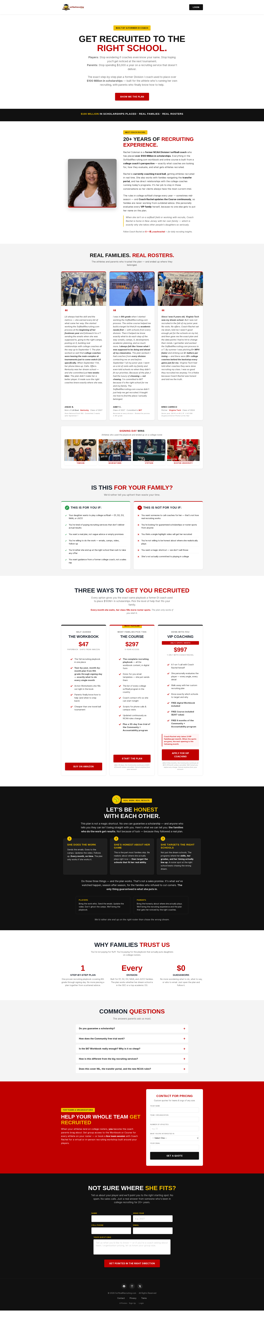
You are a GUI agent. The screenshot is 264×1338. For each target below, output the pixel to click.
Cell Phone (97, 1225)
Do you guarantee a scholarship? (97, 1028)
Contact (121, 1298)
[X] (140, 1286)
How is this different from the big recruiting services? (108, 1059)
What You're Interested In (162, 1133)
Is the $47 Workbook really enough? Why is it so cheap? (109, 1048)
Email (136, 1225)
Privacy (133, 1298)
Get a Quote (175, 1155)
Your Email (155, 1143)
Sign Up (132, 1303)
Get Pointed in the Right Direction (132, 1263)
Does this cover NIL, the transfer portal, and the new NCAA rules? (115, 1069)
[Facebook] (124, 1286)
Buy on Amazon (83, 766)
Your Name (155, 1106)
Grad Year (138, 1213)
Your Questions (102, 1237)
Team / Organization (159, 1115)
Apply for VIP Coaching (180, 755)
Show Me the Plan (132, 96)
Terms (144, 1298)
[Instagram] (132, 1286)
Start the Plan (132, 758)
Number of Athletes (159, 1124)
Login (196, 7)
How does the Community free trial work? (102, 1038)
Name (94, 1213)
